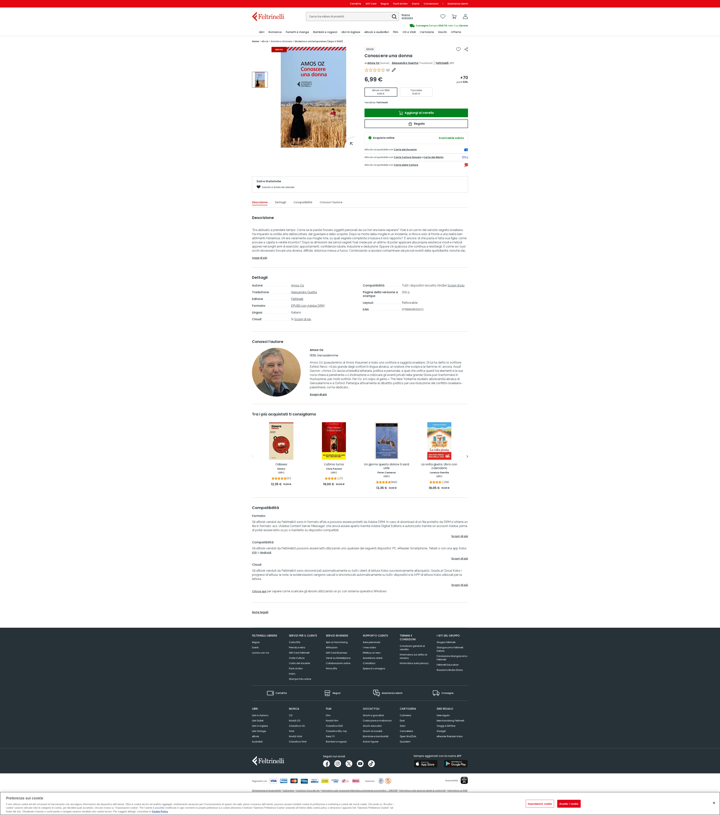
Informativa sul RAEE (457, 790)
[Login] (465, 16)
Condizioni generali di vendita (412, 647)
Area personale (371, 642)
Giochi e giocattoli (373, 715)
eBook (255, 736)
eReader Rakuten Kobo (450, 736)
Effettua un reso (371, 652)
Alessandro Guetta (405, 63)
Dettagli (280, 202)
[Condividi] (466, 49)
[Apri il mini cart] (454, 16)
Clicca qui (259, 591)
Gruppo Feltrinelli (446, 642)
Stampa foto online (300, 679)
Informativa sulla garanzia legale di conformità (422, 790)
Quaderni (405, 741)
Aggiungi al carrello (419, 113)
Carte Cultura (296, 658)
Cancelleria (406, 731)
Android (265, 552)
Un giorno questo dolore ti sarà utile (386, 466)
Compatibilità (302, 202)
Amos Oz (373, 63)
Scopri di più (302, 319)
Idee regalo (443, 715)
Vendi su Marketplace (338, 658)
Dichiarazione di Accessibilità (266, 790)
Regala (419, 124)
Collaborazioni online (338, 663)
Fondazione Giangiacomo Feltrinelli (452, 658)
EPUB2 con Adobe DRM (307, 305)
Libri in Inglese (260, 725)
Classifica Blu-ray (336, 731)
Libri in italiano (260, 715)
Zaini (402, 725)
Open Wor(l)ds (408, 736)
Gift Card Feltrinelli (299, 652)
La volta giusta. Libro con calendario (439, 466)
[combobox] (352, 16)
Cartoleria (405, 715)
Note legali (260, 612)
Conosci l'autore (331, 202)
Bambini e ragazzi (336, 741)
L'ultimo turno (334, 464)
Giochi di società (372, 731)
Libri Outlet (257, 720)
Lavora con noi (260, 652)
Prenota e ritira (297, 647)
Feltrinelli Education (448, 664)
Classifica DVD (334, 725)
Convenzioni (431, 3)
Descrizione (260, 202)
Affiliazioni (332, 647)
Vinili (291, 731)
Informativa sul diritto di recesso (413, 656)
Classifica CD (297, 725)
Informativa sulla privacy (414, 663)
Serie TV (330, 736)
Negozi (385, 3)
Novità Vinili (295, 736)
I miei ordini (369, 647)
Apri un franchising (337, 642)
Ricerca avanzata (407, 16)
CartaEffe (355, 3)
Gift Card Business (336, 652)
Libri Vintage (259, 731)
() (388, 70)
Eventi (415, 3)
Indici (292, 673)
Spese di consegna (374, 668)
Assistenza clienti (457, 3)
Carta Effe (294, 642)
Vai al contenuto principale (267, 3)
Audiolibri (257, 741)
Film (328, 715)
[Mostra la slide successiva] (467, 456)
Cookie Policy (160, 811)
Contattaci (369, 663)
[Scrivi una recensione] (394, 70)
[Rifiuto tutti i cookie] (714, 803)
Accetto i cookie (568, 803)
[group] (260, 79)
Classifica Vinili (298, 741)
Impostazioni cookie (540, 803)
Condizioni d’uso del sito (308, 790)
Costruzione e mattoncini (377, 720)
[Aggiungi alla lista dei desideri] (458, 49)
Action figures (371, 741)
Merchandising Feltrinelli (450, 720)
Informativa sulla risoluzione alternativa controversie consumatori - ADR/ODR (359, 790)
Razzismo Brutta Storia (450, 670)
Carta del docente (299, 663)
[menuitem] (262, 32)
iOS (254, 552)
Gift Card (371, 3)
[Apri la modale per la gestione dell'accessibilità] (464, 780)
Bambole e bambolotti (375, 736)
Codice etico (288, 790)
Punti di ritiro (400, 3)
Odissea (281, 464)
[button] (394, 16)
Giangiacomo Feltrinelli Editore (450, 649)
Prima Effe (331, 668)
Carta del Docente (405, 149)
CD (290, 715)
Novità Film (332, 720)
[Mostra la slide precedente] (252, 456)
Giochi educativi (372, 725)
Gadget (441, 731)
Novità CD (294, 720)
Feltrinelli (442, 63)
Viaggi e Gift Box (446, 725)
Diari (402, 720)
